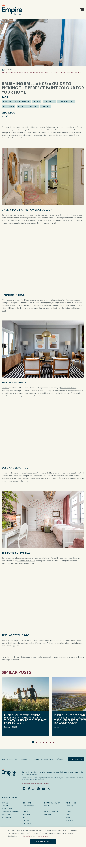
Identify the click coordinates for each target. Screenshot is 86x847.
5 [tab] (46, 742)
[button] (81, 9)
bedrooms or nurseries (26, 561)
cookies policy (25, 836)
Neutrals (5, 388)
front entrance (9, 481)
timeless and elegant (68, 388)
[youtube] (43, 788)
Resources (9, 70)
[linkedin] (48, 788)
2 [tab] (36, 742)
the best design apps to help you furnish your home (34, 657)
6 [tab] (50, 742)
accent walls (52, 478)
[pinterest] (38, 788)
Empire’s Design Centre (71, 132)
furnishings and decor (32, 223)
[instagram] (23, 788)
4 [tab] (43, 742)
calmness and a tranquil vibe (40, 220)
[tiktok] (33, 788)
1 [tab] (33, 741)
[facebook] (28, 788)
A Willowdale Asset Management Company (35, 783)
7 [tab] (53, 742)
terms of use (43, 836)
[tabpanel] (25, 706)
